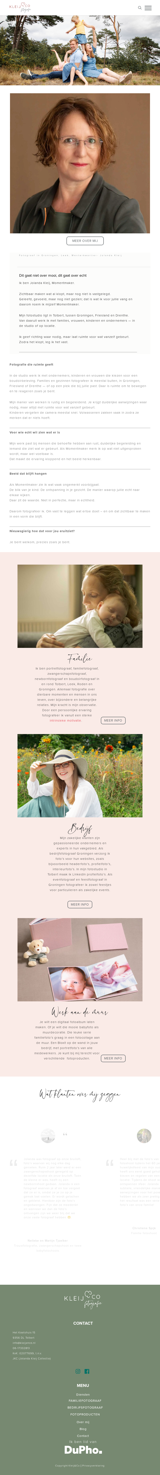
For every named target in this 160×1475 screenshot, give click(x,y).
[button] (85, 240)
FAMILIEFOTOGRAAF (85, 1401)
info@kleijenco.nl (24, 1343)
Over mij (83, 1422)
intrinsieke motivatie (65, 720)
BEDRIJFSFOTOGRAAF (85, 1407)
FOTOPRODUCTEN (85, 1414)
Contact (83, 1436)
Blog (83, 1429)
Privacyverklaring (93, 1465)
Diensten (83, 1395)
